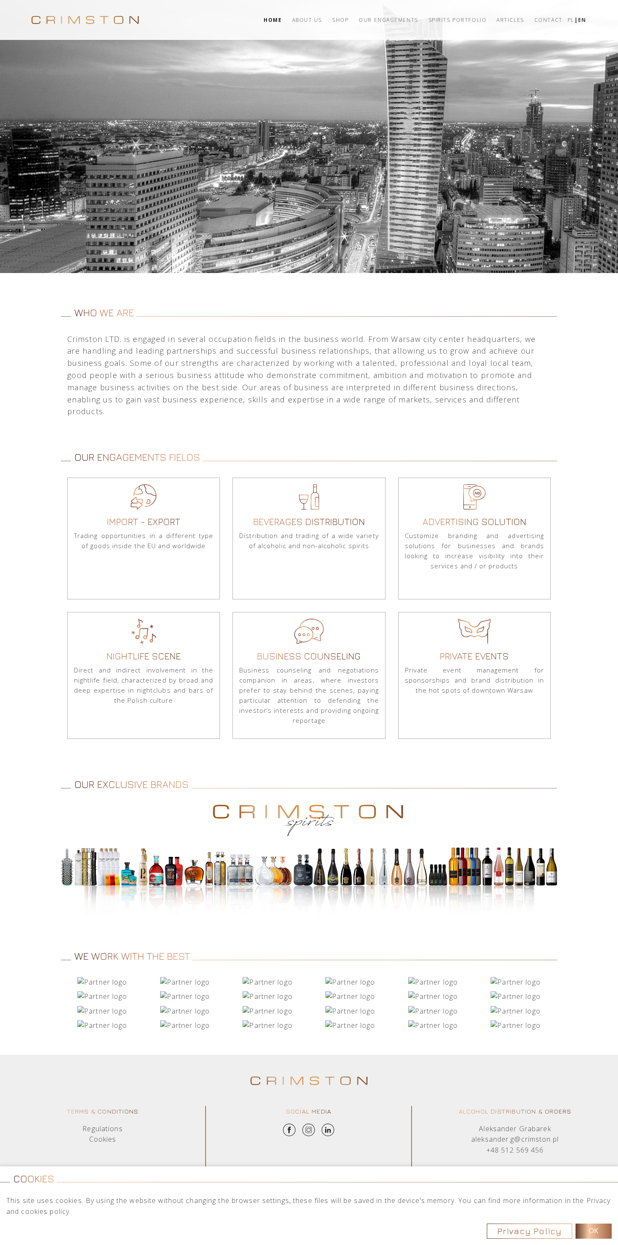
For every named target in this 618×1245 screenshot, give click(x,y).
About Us (307, 20)
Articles (510, 20)
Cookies (102, 1139)
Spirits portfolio (457, 20)
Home (273, 20)
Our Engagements (388, 20)
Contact (548, 20)
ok (593, 1230)
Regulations (102, 1128)
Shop (340, 20)
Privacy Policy (529, 1231)
